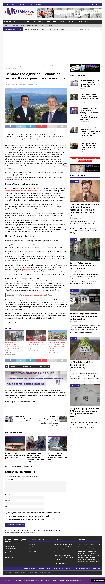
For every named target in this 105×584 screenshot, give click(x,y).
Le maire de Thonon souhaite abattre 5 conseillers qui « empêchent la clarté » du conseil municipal (14, 346)
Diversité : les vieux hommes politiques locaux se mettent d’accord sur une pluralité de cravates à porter (85, 209)
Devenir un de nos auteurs (82, 569)
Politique (17, 21)
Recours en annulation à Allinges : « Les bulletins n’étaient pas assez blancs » (89, 97)
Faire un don (97, 569)
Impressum (21, 4)
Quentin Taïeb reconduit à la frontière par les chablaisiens (15, 455)
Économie (7, 21)
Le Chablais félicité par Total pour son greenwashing (82, 365)
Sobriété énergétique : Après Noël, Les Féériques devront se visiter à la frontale (35, 344)
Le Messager (9, 555)
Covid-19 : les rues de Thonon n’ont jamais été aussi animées (83, 266)
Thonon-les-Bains (42, 366)
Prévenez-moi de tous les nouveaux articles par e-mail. (26, 519)
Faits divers (37, 21)
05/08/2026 (84, 88)
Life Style (71, 21)
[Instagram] (100, 4)
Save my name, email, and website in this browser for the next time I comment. (33, 513)
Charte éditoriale (9, 4)
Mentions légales (29, 569)
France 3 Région (10, 553)
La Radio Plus (9, 557)
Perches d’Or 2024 (84, 21)
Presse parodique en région (62, 569)
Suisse (55, 21)
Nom (7, 495)
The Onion (32, 547)
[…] (75, 233)
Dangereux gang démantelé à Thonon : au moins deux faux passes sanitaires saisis (85, 412)
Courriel (8, 501)
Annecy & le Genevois (46, 25)
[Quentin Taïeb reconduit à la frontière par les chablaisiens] (15, 443)
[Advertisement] (52, 49)
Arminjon (13, 366)
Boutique (47, 4)
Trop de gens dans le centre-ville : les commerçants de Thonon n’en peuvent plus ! (35, 457)
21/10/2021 (11, 84)
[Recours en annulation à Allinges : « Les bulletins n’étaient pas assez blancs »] (74, 97)
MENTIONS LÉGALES (65, 564)
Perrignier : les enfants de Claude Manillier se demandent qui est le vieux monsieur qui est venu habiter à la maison (90, 131)
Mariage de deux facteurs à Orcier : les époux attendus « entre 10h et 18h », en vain (89, 83)
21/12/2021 (74, 370)
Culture (47, 21)
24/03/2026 (84, 102)
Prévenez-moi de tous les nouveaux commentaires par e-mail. (28, 516)
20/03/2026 (84, 122)
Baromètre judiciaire (44, 569)
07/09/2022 (74, 218)
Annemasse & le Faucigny (29, 25)
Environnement (26, 366)
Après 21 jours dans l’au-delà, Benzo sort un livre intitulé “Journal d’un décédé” (89, 146)
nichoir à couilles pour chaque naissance (32, 295)
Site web (8, 507)
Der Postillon (33, 551)
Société (27, 21)
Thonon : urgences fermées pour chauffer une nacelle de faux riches (84, 316)
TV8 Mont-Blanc (10, 546)
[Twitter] (96, 4)
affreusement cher (28, 270)
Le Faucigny (8, 551)
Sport (62, 21)
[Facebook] (92, 4)
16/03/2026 (84, 137)
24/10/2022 (74, 322)
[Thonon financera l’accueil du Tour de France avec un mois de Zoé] (57, 443)
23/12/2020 (74, 271)
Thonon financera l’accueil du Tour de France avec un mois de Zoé (57, 456)
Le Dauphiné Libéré (11, 549)
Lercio (31, 549)
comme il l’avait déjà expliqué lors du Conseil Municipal (25, 191)
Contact (30, 4)
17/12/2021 (74, 419)
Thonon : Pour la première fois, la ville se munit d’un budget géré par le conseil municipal (56, 345)
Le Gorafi (32, 545)
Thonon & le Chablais (11, 25)
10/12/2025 (84, 151)
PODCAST (38, 4)
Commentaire (9, 479)
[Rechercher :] (89, 29)
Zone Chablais (28, 84)
